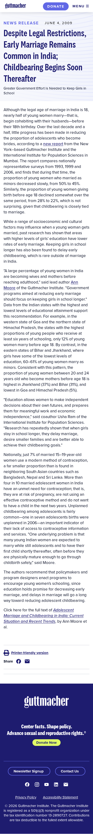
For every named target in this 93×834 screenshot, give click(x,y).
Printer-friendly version (29, 652)
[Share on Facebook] (18, 661)
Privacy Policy (25, 797)
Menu (78, 6)
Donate (55, 6)
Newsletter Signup (29, 771)
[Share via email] (27, 661)
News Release (21, 23)
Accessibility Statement (60, 797)
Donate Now (46, 742)
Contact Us (70, 771)
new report (53, 144)
